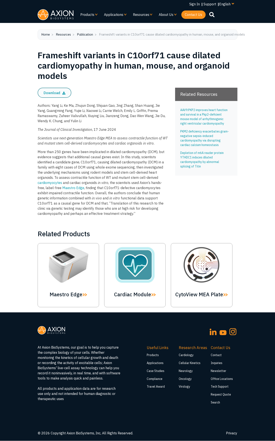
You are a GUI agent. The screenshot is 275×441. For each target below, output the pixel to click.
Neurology (186, 371)
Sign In (194, 4)
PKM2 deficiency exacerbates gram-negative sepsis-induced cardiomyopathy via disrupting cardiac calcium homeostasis (204, 138)
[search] (212, 14)
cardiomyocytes (50, 183)
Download (52, 93)
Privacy (231, 433)
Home (45, 34)
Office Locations (222, 379)
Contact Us (193, 14)
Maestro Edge (73, 188)
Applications (112, 15)
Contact (216, 355)
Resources (139, 15)
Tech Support (220, 386)
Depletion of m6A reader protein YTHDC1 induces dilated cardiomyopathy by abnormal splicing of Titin (202, 159)
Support (209, 4)
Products (85, 15)
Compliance (154, 379)
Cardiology (186, 355)
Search (215, 402)
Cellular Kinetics (189, 363)
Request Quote (221, 394)
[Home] (55, 14)
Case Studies (155, 371)
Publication (85, 34)
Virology (184, 386)
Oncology (185, 379)
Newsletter (218, 371)
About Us (164, 15)
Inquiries (216, 363)
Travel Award (156, 386)
